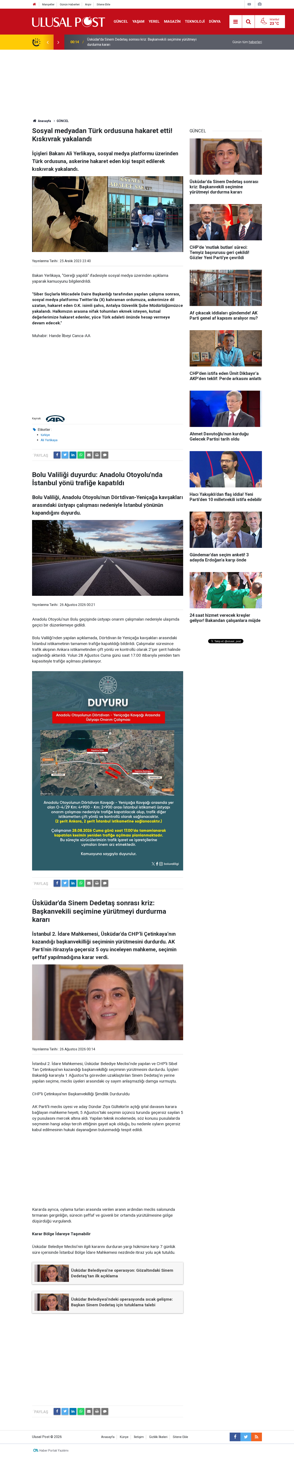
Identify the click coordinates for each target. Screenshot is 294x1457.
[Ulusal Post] (68, 21)
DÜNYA (215, 21)
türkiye (45, 435)
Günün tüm (247, 42)
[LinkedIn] (73, 455)
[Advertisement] (147, 82)
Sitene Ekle (103, 4)
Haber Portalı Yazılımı (53, 1450)
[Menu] (236, 22)
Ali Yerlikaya (49, 440)
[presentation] (47, 42)
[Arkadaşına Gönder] (88, 455)
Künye (124, 1437)
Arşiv (88, 4)
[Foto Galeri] (259, 4)
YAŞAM (138, 21)
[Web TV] (249, 4)
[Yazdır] (96, 455)
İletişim (139, 1437)
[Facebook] (57, 455)
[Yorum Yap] (104, 455)
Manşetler (48, 4)
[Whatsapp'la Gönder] (80, 455)
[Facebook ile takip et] (235, 1437)
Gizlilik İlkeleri (158, 1437)
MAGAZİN (172, 21)
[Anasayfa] (34, 4)
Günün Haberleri (70, 4)
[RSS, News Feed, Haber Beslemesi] (256, 1437)
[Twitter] (65, 455)
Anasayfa (108, 1437)
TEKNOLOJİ (195, 21)
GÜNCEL (121, 21)
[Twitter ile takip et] (245, 1437)
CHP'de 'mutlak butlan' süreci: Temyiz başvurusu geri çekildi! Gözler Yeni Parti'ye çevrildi (141, 42)
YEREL (154, 21)
